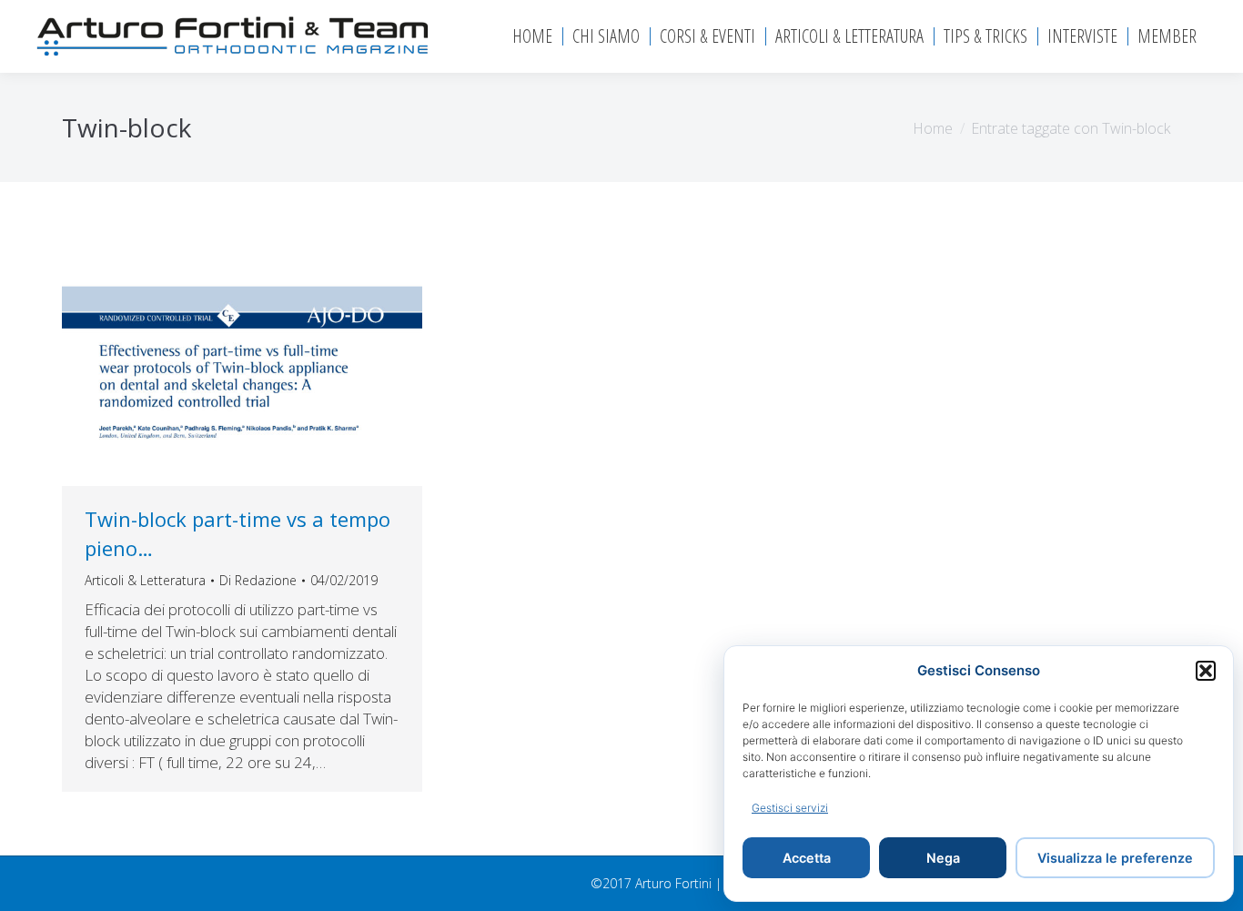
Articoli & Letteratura (145, 580)
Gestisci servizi (790, 808)
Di (258, 580)
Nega (943, 857)
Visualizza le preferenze (1115, 857)
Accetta (807, 857)
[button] (1206, 671)
